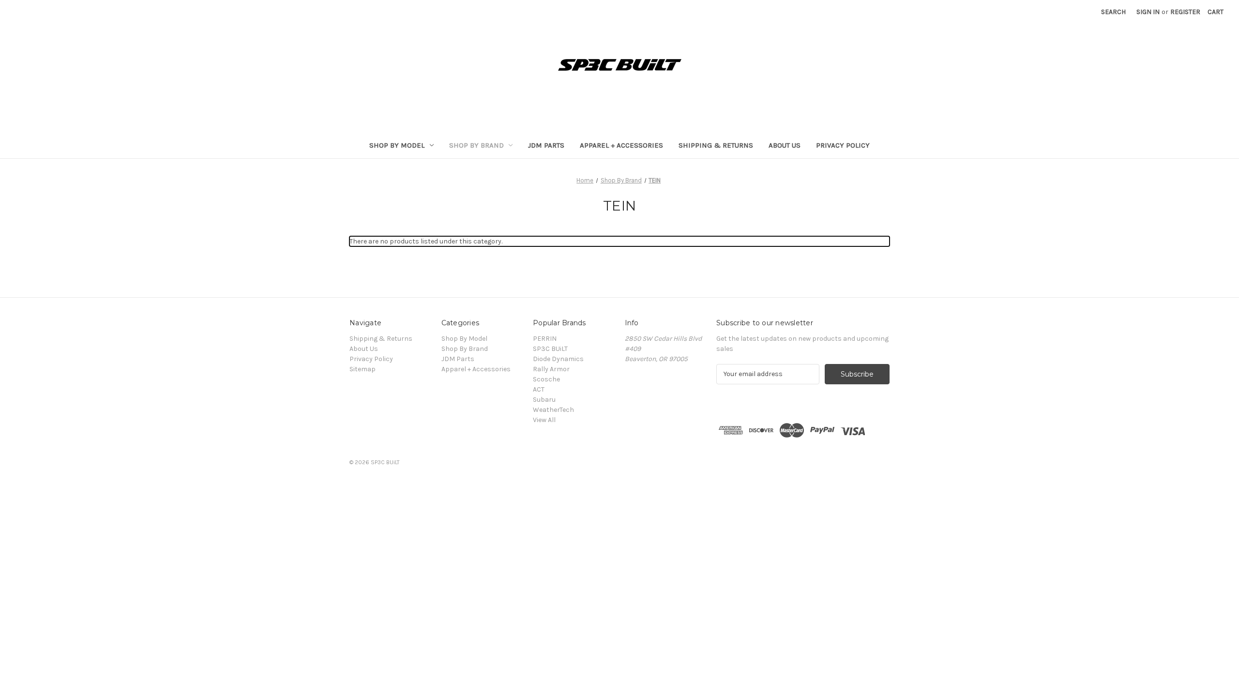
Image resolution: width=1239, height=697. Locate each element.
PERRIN (545, 338)
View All (544, 420)
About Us (785, 145)
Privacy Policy (843, 145)
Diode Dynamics (558, 359)
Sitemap (362, 369)
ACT (538, 389)
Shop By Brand (476, 145)
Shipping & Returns (716, 145)
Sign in (1148, 12)
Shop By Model (396, 145)
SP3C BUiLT (550, 349)
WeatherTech (553, 410)
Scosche (546, 379)
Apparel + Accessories (621, 145)
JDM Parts (546, 145)
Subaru (544, 399)
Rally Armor (551, 369)
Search (1113, 12)
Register (1185, 12)
